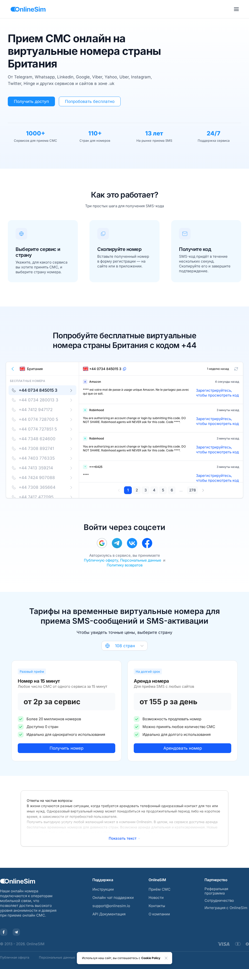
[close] (166, 958)
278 (192, 490)
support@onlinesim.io (111, 905)
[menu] (236, 9)
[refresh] (236, 369)
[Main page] (28, 9)
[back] (13, 369)
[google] (102, 543)
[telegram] (117, 543)
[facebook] (147, 543)
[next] (203, 490)
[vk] (132, 543)
